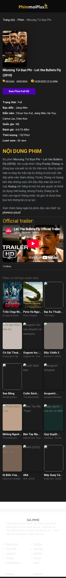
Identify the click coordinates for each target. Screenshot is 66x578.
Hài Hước (10, 81)
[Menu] (5, 6)
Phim (21, 20)
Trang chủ (9, 20)
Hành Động (22, 81)
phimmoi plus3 (12, 212)
